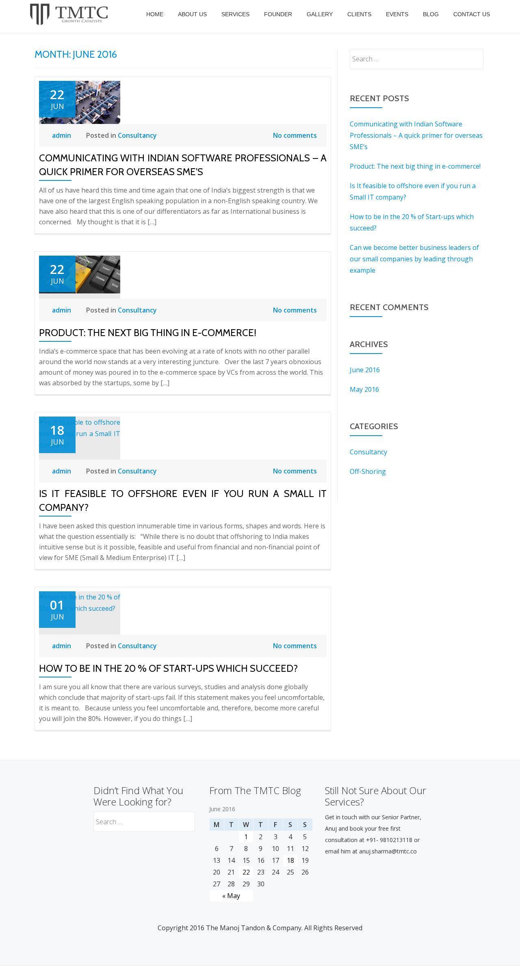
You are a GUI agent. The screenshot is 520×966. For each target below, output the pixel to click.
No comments (295, 135)
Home (154, 14)
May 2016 (364, 389)
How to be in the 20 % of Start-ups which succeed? (168, 668)
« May (231, 895)
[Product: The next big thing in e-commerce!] (79, 273)
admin (62, 135)
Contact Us (471, 14)
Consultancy (137, 135)
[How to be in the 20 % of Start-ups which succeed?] (79, 601)
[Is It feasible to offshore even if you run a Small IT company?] (79, 432)
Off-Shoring (368, 471)
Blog (431, 14)
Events (397, 14)
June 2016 (365, 369)
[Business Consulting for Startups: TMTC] (70, 14)
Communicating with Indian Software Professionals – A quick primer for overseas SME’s (416, 135)
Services (235, 14)
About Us (192, 14)
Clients (359, 14)
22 (246, 872)
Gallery (320, 14)
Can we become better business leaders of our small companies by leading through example (414, 259)
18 (290, 860)
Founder (278, 14)
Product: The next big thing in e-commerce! (147, 333)
